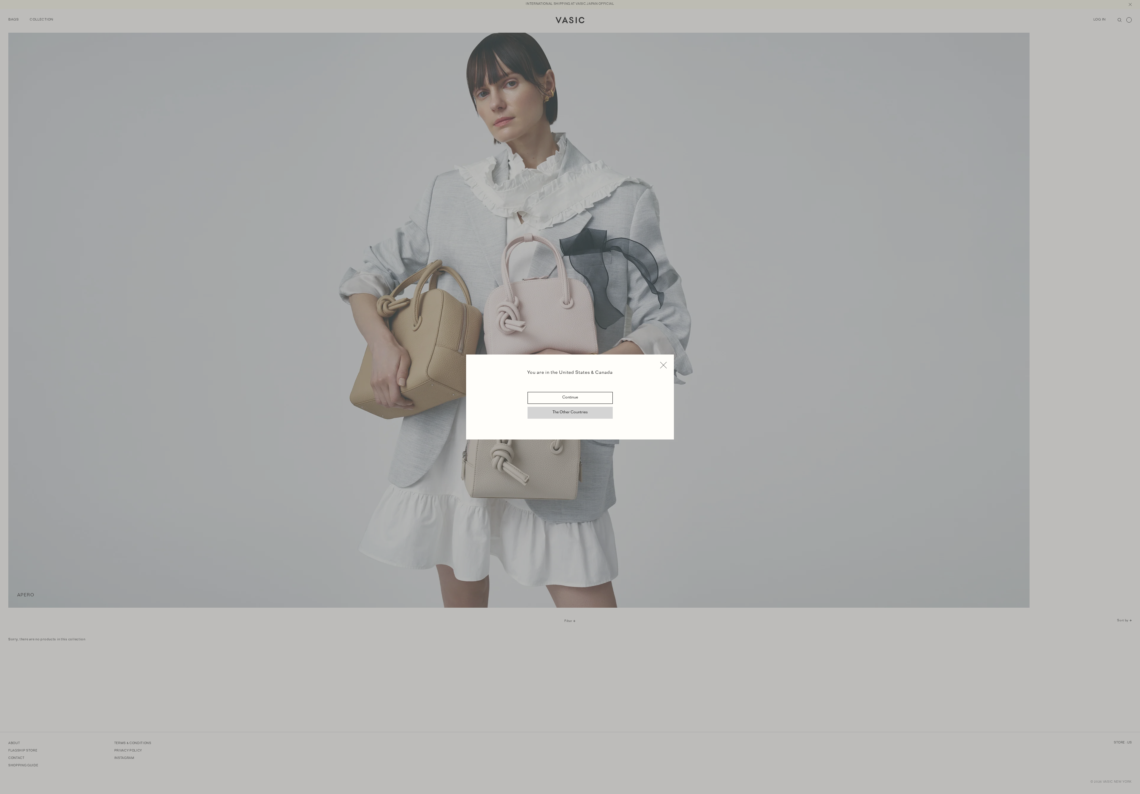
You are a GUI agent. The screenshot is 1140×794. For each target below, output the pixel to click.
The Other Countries (570, 413)
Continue (570, 398)
